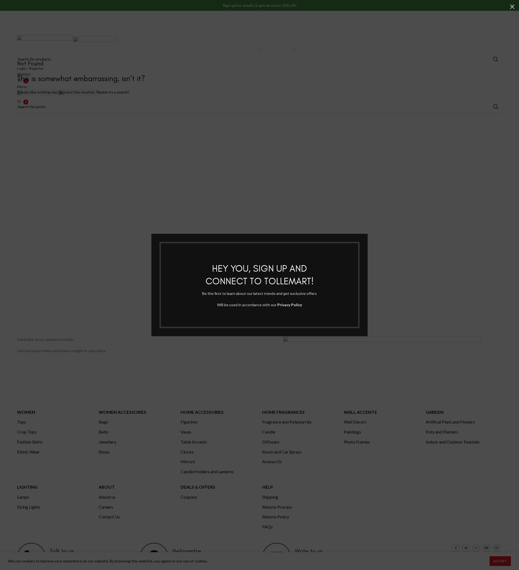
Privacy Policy (289, 304)
